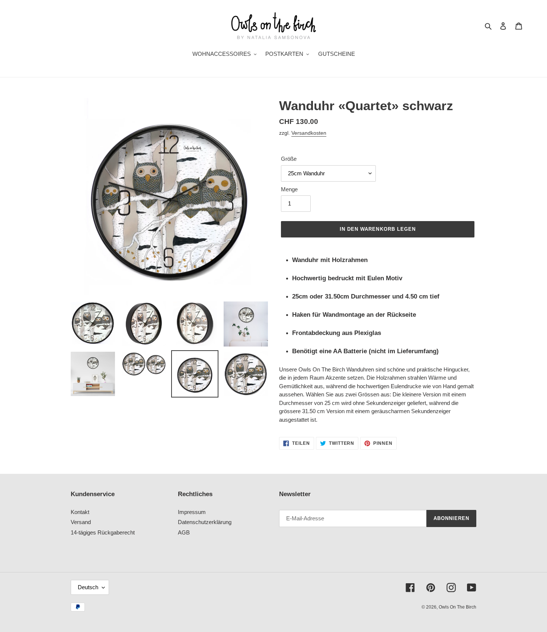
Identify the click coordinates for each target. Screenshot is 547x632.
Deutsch (88, 587)
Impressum (192, 512)
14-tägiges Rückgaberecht (103, 532)
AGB (184, 532)
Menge (289, 189)
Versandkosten (308, 133)
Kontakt (80, 512)
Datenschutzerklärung (204, 522)
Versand (81, 522)
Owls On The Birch (457, 607)
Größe (289, 159)
